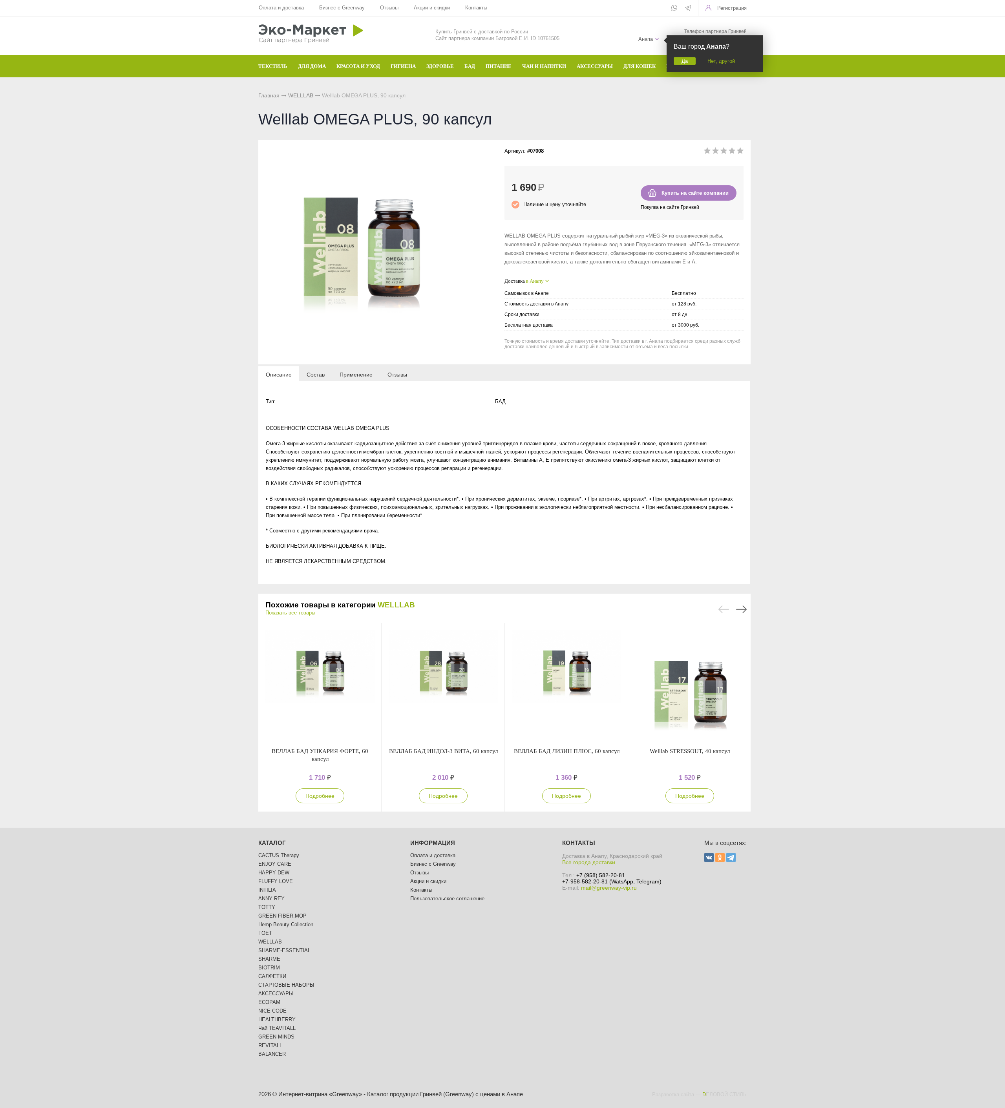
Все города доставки (588, 862)
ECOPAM (269, 1002)
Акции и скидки (432, 8)
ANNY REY (271, 898)
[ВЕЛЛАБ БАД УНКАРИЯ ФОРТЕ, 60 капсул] (320, 685)
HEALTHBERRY (277, 1019)
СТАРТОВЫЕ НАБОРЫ (286, 985)
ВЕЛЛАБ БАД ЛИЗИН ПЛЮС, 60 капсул (566, 751)
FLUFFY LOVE (275, 881)
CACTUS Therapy (278, 855)
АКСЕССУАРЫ (276, 993)
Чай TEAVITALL (277, 1028)
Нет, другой (721, 61)
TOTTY (266, 907)
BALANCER (272, 1054)
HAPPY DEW (273, 873)
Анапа (645, 39)
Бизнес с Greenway (342, 8)
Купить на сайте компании (695, 193)
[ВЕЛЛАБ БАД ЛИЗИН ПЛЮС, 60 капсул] (566, 685)
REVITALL (270, 1045)
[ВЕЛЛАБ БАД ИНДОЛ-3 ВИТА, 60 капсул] (443, 685)
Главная (269, 95)
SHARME (269, 959)
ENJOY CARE (274, 864)
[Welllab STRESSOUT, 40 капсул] (689, 685)
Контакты (476, 8)
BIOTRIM (269, 968)
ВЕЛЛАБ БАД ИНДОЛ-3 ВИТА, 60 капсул (443, 751)
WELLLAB (300, 95)
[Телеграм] (688, 8)
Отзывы (389, 8)
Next (741, 609)
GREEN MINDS (276, 1037)
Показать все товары (290, 613)
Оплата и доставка (281, 8)
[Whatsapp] (674, 8)
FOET (265, 933)
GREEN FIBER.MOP (282, 916)
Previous (723, 609)
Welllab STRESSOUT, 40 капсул (690, 751)
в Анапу (535, 281)
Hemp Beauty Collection (285, 924)
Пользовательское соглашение (447, 898)
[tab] (278, 374)
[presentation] (279, 374)
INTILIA (267, 890)
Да (685, 61)
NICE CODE (272, 1011)
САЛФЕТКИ (272, 976)
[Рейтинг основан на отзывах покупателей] (724, 152)
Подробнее (319, 796)
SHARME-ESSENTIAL (284, 950)
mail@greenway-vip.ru (609, 888)
